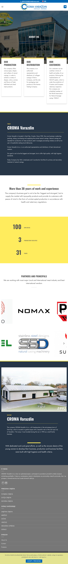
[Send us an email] (6, 482)
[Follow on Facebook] (3, 482)
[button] (2, 7)
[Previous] (4, 311)
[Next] (63, 311)
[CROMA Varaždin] (34, 7)
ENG (45, 1)
